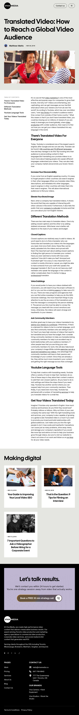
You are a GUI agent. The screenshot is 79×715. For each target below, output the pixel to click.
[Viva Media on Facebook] (4, 653)
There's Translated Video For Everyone (14, 102)
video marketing (51, 98)
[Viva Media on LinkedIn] (15, 653)
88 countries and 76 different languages (56, 149)
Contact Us (8, 688)
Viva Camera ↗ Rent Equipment (37, 691)
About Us (7, 680)
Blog (6, 684)
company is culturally (52, 208)
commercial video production (33, 634)
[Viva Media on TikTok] (19, 653)
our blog (70, 437)
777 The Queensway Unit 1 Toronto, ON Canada (41, 678)
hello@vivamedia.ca (40, 667)
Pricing (7, 671)
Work (6, 667)
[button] (72, 6)
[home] (11, 5)
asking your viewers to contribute (44, 325)
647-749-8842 (38, 671)
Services (7, 676)
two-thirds (45, 113)
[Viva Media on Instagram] (8, 653)
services (64, 392)
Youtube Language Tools (14, 113)
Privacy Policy (26, 710)
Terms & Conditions (12, 710)
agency (58, 290)
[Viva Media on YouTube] (11, 653)
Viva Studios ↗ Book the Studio (38, 697)
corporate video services (14, 637)
